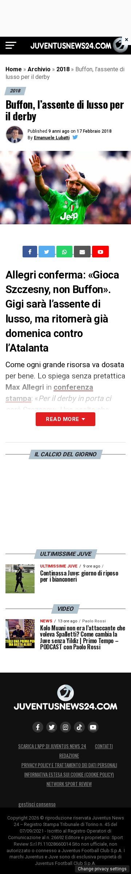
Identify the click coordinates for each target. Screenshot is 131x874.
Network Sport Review (69, 784)
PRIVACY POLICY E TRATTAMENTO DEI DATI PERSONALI (69, 765)
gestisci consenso (37, 804)
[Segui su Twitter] (51, 727)
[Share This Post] (65, 251)
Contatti (104, 746)
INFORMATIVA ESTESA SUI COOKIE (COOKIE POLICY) (69, 774)
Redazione (69, 755)
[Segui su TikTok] (79, 727)
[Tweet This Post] (47, 251)
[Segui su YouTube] (93, 727)
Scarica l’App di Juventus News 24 (52, 746)
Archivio (39, 69)
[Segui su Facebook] (37, 727)
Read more (62, 419)
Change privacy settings (102, 868)
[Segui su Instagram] (65, 727)
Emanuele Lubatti (52, 137)
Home (13, 69)
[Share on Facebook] (31, 251)
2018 (63, 69)
